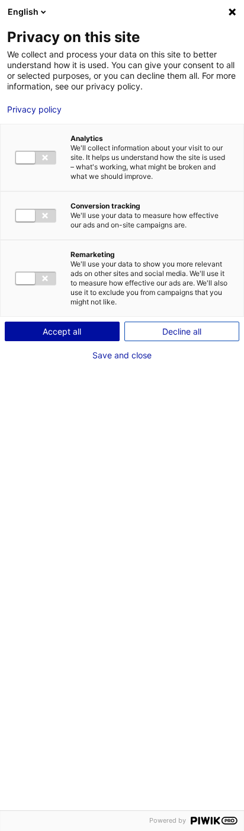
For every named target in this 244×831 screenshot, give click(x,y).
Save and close (122, 355)
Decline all (181, 331)
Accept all (62, 331)
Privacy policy (34, 109)
